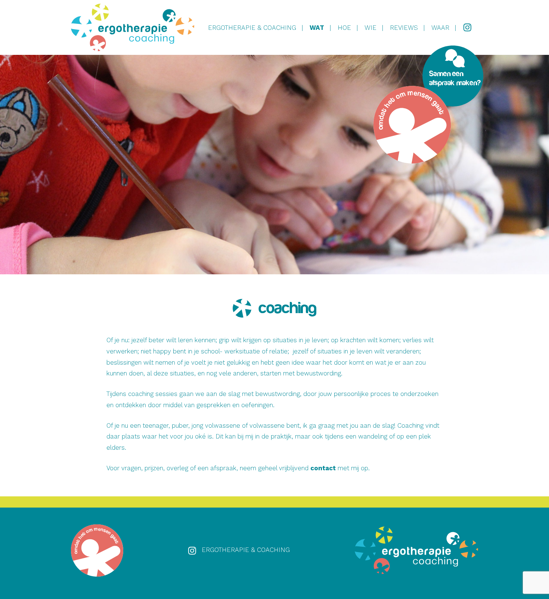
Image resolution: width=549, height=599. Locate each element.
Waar (440, 27)
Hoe (344, 27)
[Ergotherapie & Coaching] (132, 27)
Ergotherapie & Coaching (252, 27)
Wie (370, 27)
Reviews (404, 27)
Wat (317, 27)
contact (323, 468)
